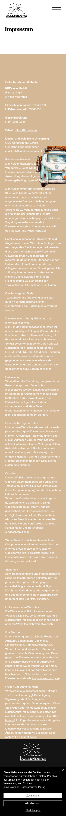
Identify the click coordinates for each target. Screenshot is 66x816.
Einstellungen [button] (33, 810)
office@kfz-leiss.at (26, 130)
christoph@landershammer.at (23, 151)
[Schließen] (61, 772)
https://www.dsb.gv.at (46, 678)
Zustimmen (32, 795)
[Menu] (56, 10)
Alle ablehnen (32, 803)
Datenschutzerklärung (33, 787)
